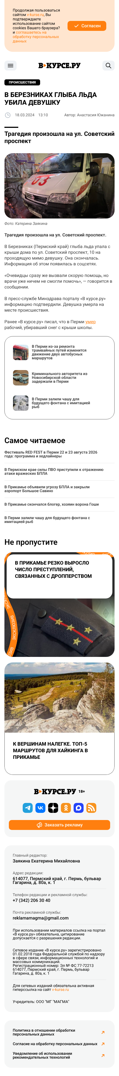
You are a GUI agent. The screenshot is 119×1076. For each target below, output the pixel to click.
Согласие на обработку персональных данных (55, 1044)
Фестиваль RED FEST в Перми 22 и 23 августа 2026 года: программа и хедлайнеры (50, 454)
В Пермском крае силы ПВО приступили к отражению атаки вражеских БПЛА (54, 472)
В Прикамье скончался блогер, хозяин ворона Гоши (51, 504)
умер (91, 321)
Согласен (91, 25)
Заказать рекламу (63, 824)
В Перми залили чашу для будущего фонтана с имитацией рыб (47, 520)
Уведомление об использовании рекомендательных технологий (42, 1055)
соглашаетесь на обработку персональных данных (36, 37)
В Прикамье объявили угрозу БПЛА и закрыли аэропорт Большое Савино (47, 489)
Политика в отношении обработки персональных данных (44, 1032)
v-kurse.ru (35, 15)
